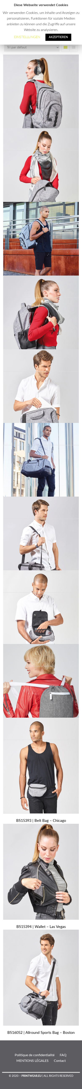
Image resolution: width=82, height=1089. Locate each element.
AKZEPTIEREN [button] (58, 37)
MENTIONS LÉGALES (32, 1060)
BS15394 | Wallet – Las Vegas (41, 927)
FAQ (63, 1055)
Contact (60, 1060)
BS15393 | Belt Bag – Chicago (41, 821)
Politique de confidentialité (34, 1055)
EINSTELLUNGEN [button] (27, 37)
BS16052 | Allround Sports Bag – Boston (41, 1033)
